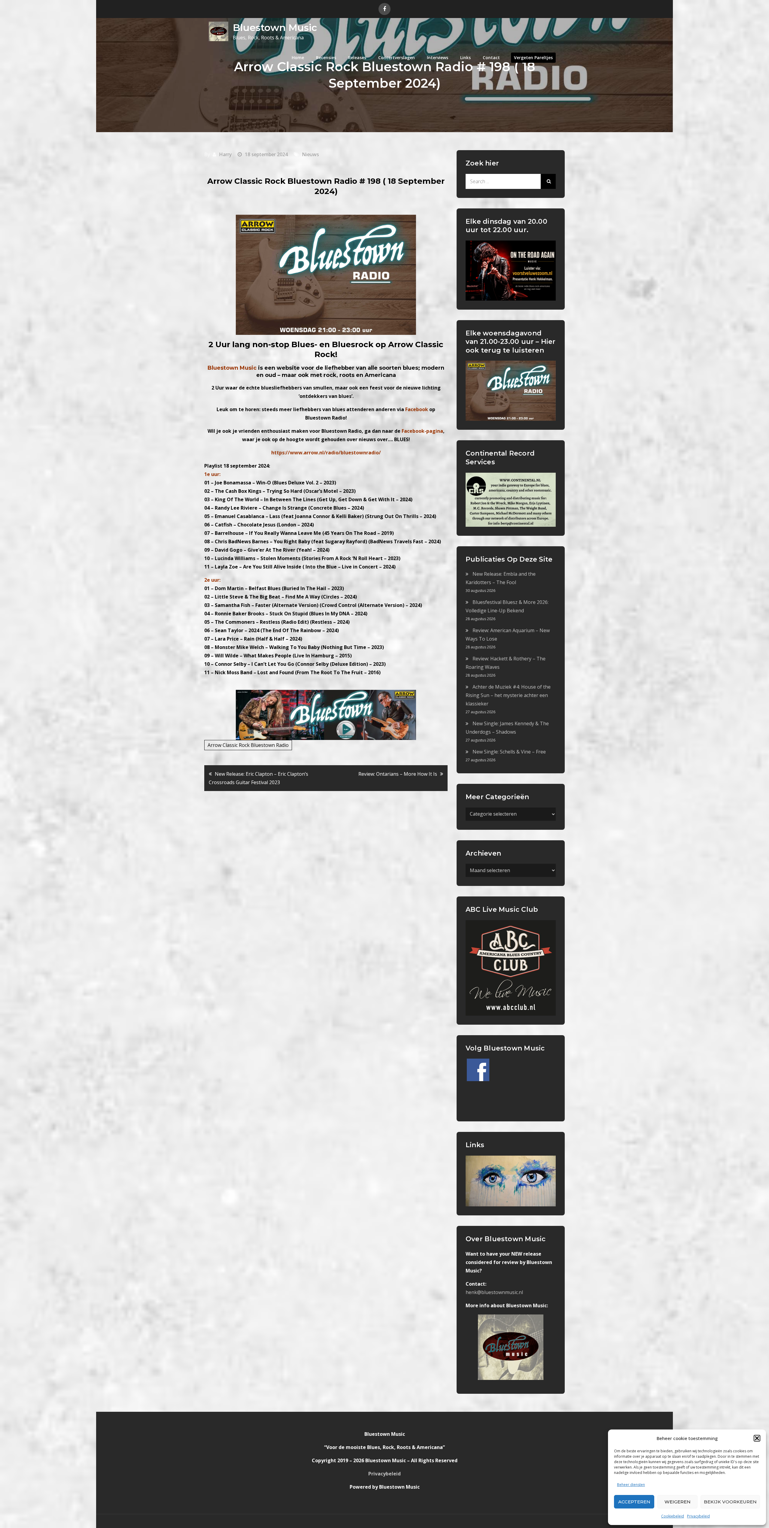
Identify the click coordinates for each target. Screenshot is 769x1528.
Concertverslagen (396, 57)
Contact (491, 57)
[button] (757, 1438)
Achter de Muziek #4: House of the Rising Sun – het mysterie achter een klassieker (508, 695)
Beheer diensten (631, 1484)
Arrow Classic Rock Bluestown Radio (248, 745)
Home (298, 57)
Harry (225, 154)
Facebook (416, 409)
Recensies (326, 57)
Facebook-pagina (422, 431)
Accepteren (634, 1502)
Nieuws (310, 154)
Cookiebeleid (672, 1516)
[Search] (548, 181)
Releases (357, 57)
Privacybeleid (698, 1516)
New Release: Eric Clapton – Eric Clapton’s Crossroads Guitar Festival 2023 (258, 778)
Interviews (437, 57)
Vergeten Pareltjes (533, 57)
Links (465, 57)
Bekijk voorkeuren (730, 1502)
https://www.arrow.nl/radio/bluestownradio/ (326, 452)
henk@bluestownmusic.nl (494, 1292)
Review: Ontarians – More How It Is (397, 774)
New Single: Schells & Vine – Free (509, 751)
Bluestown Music (275, 27)
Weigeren (677, 1502)
